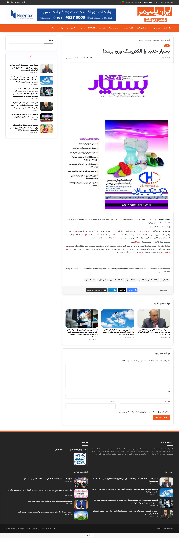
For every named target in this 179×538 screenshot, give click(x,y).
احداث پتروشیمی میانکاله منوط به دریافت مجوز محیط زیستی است (50, 501)
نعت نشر (89, 279)
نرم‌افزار (101, 279)
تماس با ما (50, 28)
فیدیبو (164, 279)
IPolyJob (91, 28)
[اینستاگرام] (53, 528)
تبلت (160, 252)
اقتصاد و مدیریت (127, 28)
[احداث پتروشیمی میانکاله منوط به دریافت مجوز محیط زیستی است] (81, 504)
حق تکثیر (84, 234)
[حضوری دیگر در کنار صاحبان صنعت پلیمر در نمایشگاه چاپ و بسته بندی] (81, 482)
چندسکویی (75, 231)
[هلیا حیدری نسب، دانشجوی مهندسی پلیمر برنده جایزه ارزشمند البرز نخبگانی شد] (46, 117)
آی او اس (133, 252)
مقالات (157, 28)
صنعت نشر (113, 234)
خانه (155, 2)
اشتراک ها (129, 2)
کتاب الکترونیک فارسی (147, 279)
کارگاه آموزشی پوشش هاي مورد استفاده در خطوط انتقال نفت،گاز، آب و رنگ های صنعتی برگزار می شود (39, 491)
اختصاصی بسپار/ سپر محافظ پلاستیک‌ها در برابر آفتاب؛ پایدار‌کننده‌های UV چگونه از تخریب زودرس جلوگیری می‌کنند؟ (118, 332)
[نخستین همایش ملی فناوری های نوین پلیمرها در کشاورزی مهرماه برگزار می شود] (81, 515)
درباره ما (61, 28)
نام (168, 391)
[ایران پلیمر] (151, 14)
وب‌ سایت (113, 401)
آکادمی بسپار (71, 28)
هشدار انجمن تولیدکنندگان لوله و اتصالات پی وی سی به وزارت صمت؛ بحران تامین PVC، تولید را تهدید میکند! (154, 332)
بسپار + (82, 28)
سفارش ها (138, 2)
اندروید (140, 252)
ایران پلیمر (167, 28)
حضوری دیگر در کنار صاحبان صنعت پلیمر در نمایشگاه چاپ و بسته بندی (48, 478)
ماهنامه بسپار (115, 279)
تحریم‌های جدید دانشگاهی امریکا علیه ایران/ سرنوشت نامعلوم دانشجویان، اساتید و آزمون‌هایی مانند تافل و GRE (24, 128)
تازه (31, 56)
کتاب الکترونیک (141, 231)
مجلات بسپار (148, 2)
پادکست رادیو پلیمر (144, 28)
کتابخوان (130, 279)
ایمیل (167, 401)
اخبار (162, 40)
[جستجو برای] (8, 2)
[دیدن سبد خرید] (11, 2)
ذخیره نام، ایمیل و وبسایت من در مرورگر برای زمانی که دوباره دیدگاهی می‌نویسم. (143, 412)
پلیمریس (102, 28)
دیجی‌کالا (137, 242)
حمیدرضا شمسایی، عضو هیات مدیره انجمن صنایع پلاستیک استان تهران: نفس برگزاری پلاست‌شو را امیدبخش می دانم (24, 105)
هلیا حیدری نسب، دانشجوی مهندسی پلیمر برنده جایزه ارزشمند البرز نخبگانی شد (23, 115)
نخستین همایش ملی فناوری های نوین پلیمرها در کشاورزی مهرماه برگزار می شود (45, 512)
